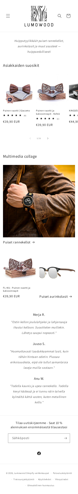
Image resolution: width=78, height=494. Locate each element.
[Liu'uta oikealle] (47, 138)
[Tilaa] (65, 438)
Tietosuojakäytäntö (23, 479)
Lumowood (20, 473)
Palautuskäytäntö (62, 473)
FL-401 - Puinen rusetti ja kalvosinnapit (16, 289)
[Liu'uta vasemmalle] (30, 138)
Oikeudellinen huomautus (40, 485)
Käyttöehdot (44, 479)
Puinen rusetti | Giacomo (16, 110)
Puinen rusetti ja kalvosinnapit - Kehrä (48, 112)
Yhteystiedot (61, 479)
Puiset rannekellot (17, 242)
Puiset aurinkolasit (53, 296)
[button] (8, 15)
